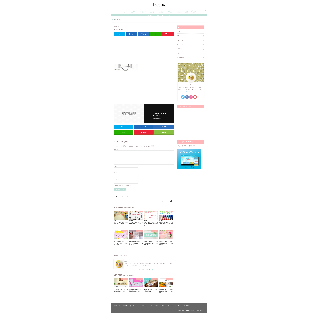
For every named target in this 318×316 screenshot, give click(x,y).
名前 (115, 166)
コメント (116, 149)
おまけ (186, 11)
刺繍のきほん (133, 11)
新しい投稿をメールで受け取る (123, 185)
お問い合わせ (194, 11)
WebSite (142, 269)
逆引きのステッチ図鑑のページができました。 (159, 15)
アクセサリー (179, 11)
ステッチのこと (142, 11)
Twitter (149, 269)
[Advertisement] (144, 49)
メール (116, 173)
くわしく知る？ (192, 92)
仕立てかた (151, 11)
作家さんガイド (161, 11)
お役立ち (170, 11)
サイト (115, 179)
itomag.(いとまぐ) (190, 310)
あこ (125, 261)
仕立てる (179, 48)
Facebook (156, 269)
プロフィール (124, 11)
